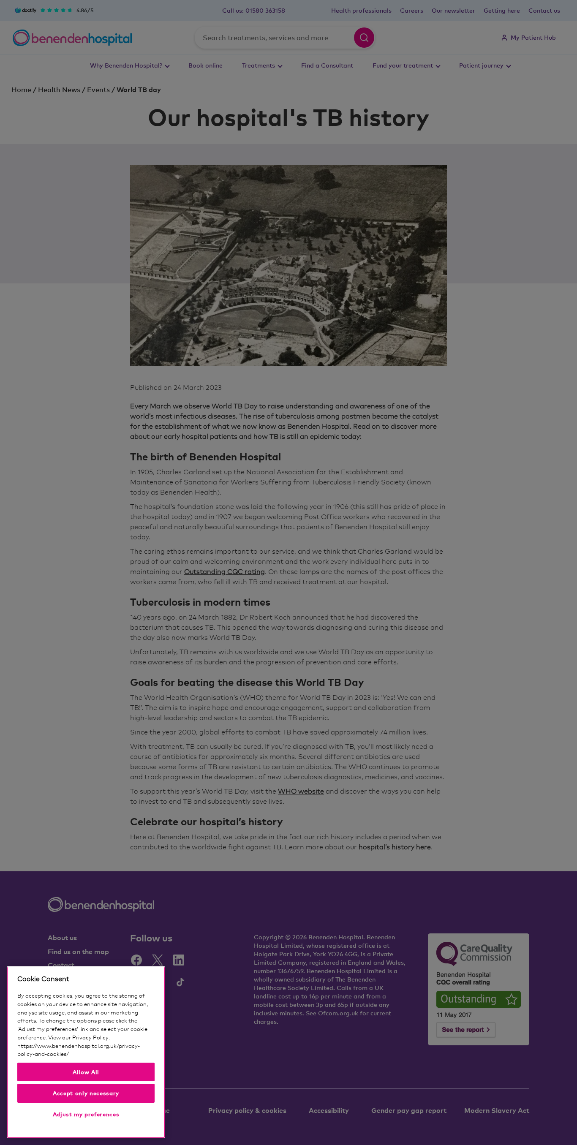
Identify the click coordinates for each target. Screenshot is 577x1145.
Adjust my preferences (86, 1114)
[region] (86, 1052)
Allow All (86, 1072)
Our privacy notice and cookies (108, 1053)
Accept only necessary (86, 1093)
